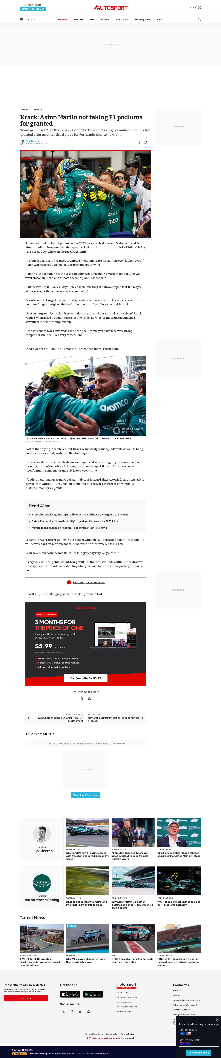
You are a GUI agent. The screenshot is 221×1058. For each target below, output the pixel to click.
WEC (92, 19)
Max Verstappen (36, 251)
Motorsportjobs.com (127, 997)
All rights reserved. (125, 1038)
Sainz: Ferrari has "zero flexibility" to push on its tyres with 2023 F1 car (76, 521)
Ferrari (123, 304)
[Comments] (146, 142)
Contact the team (181, 1010)
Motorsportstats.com (127, 1006)
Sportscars (122, 19)
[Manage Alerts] (89, 699)
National (105, 19)
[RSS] (88, 1011)
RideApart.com (124, 1011)
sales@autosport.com (184, 1014)
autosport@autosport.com (186, 1000)
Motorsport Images (53, 441)
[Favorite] (139, 142)
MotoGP (79, 19)
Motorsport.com (124, 1002)
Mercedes (106, 304)
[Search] (199, 19)
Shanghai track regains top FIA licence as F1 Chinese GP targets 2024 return (80, 514)
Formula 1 (63, 19)
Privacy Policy (127, 1034)
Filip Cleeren (33, 141)
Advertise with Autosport (185, 1005)
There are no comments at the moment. (85, 743)
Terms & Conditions (93, 1034)
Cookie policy (112, 1034)
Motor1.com (122, 992)
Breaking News (143, 19)
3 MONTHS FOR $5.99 (33, 9)
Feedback (178, 990)
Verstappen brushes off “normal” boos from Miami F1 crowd (69, 527)
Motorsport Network (104, 1038)
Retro (160, 19)
